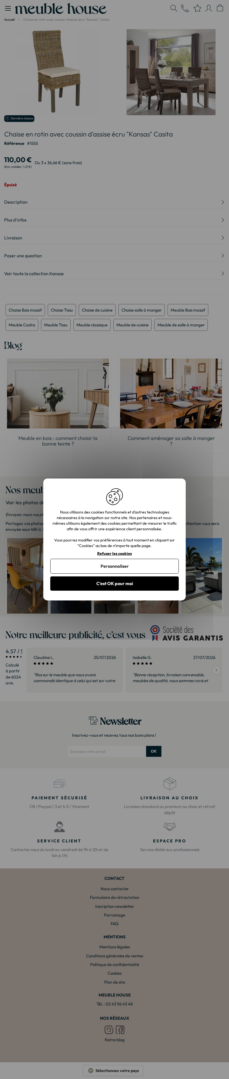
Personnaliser (115, 566)
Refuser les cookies (114, 553)
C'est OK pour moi (114, 583)
